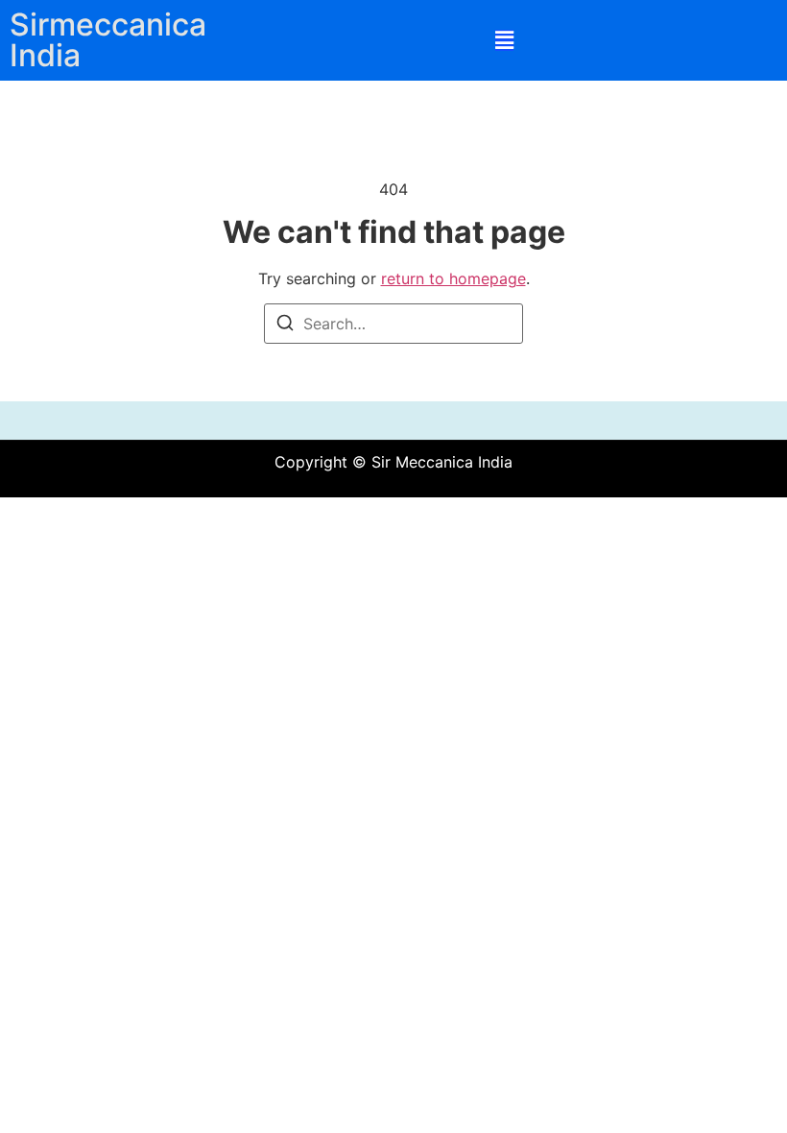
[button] (504, 40)
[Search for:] (393, 323)
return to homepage (453, 278)
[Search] (285, 325)
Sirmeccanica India (108, 40)
